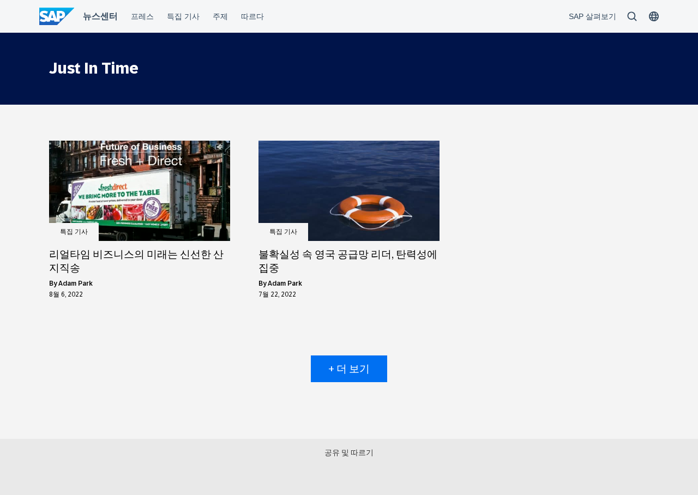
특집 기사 (74, 232)
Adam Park (75, 283)
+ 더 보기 (349, 369)
